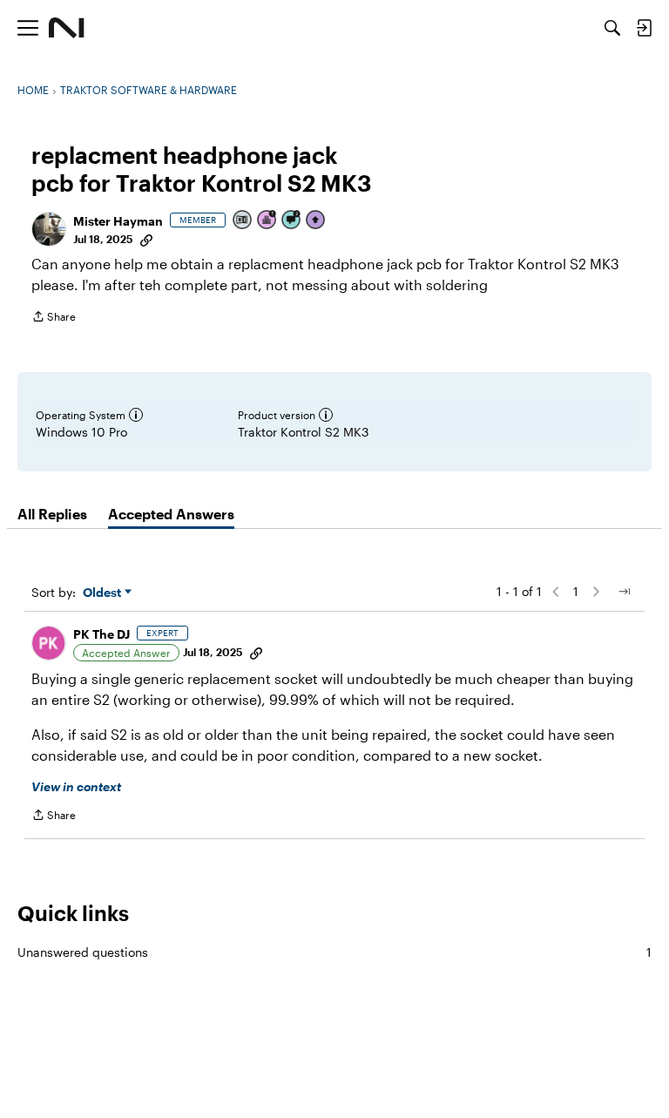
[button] (48, 229)
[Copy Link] (146, 239)
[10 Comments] (291, 221)
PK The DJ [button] (101, 634)
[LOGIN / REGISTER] (643, 28)
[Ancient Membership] (267, 221)
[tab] (52, 514)
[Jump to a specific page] (624, 592)
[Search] (612, 28)
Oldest (104, 593)
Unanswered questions (334, 952)
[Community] (66, 28)
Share (53, 318)
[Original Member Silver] (243, 221)
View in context (76, 786)
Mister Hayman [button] (118, 220)
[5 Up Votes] (316, 221)
